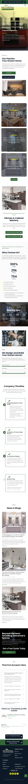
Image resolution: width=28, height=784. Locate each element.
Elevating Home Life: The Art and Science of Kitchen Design (11, 612)
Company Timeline (19, 757)
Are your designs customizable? (12, 699)
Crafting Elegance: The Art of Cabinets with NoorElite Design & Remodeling (13, 535)
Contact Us (5, 768)
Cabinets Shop (6, 766)
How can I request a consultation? (12, 686)
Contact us (18, 764)
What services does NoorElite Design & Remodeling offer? (13, 673)
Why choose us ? (18, 753)
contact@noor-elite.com (20, 766)
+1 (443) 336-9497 (19, 768)
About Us (5, 762)
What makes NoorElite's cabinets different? (12, 690)
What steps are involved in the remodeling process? (11, 703)
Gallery (4, 764)
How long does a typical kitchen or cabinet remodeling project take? (12, 695)
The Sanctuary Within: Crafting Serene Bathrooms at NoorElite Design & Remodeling (13, 574)
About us (17, 751)
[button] (14, 673)
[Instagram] (18, 774)
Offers (16, 755)
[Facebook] (10, 774)
